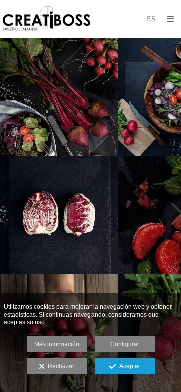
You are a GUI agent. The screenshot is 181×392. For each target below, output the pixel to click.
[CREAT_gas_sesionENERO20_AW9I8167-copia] (59, 97)
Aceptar (128, 366)
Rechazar (59, 366)
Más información (56, 344)
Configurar (124, 344)
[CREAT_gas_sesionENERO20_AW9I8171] (59, 215)
